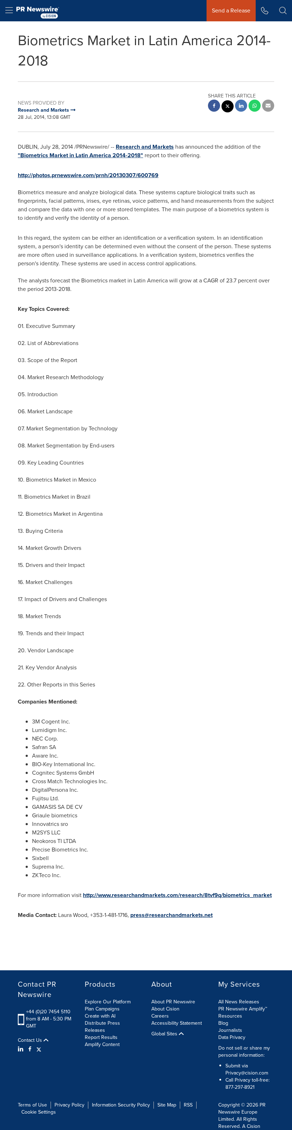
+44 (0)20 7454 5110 (48, 1011)
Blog (223, 1023)
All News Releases (238, 1002)
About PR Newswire (173, 1002)
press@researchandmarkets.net (171, 915)
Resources (230, 1016)
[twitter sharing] (227, 107)
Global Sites (165, 1034)
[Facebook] (30, 1049)
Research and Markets (145, 147)
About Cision (165, 1009)
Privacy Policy (69, 1105)
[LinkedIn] (21, 1049)
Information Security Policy (121, 1105)
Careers (160, 1016)
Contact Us (30, 1040)
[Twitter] (39, 1049)
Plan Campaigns (102, 1009)
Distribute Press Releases (102, 1026)
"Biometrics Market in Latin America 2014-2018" (80, 155)
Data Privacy (231, 1037)
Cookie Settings (38, 1112)
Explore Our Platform (108, 1002)
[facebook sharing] (214, 106)
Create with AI (100, 1016)
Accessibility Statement (176, 1023)
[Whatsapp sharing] (255, 106)
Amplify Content (102, 1044)
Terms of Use (32, 1105)
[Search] (283, 10)
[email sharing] (268, 106)
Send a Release (231, 10)
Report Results (101, 1037)
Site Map (166, 1105)
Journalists (230, 1030)
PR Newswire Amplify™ (242, 1009)
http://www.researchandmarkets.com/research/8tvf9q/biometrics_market (177, 895)
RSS (188, 1105)
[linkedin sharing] (241, 106)
